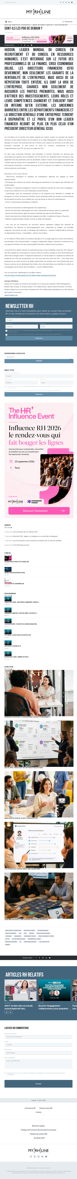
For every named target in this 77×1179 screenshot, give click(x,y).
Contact (38, 1112)
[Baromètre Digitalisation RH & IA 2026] (8, 569)
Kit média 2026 (39, 1138)
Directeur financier (11, 933)
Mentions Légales (38, 1126)
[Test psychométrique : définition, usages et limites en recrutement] (39, 845)
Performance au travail (34, 938)
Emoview (31, 933)
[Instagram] (66, 2)
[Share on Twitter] (21, 45)
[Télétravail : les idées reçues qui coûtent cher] (8, 631)
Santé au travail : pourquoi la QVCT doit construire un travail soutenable (24, 768)
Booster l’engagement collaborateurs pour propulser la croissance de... (54, 1007)
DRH (20, 933)
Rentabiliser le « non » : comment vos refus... (17, 657)
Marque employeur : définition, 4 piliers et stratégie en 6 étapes (21, 818)
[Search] (67, 22)
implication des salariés (43, 933)
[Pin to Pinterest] (25, 45)
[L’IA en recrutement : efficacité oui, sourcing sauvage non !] (8, 621)
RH (20, 941)
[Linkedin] (68, 2)
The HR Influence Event (21, 545)
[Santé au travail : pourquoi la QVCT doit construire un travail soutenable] (39, 744)
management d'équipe (30, 936)
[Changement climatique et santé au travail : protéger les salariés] (8, 610)
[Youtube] (71, 2)
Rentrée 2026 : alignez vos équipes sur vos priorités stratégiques (35, 536)
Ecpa (25, 933)
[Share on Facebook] (18, 45)
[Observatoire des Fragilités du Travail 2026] (8, 558)
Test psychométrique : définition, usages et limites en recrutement (22, 869)
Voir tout (8, 527)
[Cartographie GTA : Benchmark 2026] (8, 580)
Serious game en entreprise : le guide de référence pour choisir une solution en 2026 (26, 919)
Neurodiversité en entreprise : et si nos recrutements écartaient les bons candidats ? (27, 717)
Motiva (7, 938)
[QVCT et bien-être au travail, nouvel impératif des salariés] (20, 990)
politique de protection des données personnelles (38, 330)
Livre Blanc (8, 936)
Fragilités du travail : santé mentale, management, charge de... (22, 602)
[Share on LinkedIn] (28, 45)
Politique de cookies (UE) (38, 1134)
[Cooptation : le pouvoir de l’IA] (8, 642)
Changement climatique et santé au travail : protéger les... (21, 613)
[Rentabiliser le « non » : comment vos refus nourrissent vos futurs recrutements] (8, 653)
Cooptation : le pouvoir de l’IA (13, 646)
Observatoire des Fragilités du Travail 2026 (17, 562)
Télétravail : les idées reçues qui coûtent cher (18, 635)
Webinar (8, 944)
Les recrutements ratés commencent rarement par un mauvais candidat (37, 540)
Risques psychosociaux (30, 941)
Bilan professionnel (43, 930)
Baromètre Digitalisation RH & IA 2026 (15, 573)
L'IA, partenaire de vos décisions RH (25, 532)
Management (17, 936)
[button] (6, 1012)
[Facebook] (60, 2)
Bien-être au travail (29, 930)
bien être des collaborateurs (13, 930)
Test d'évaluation (44, 941)
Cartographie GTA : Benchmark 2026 (14, 584)
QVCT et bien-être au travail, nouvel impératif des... (19, 1007)
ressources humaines (11, 941)
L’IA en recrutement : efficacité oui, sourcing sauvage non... (21, 624)
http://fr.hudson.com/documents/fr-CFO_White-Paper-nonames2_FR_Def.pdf (30, 275)
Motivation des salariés (18, 938)
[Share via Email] (31, 45)
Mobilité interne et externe (46, 936)
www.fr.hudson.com (11, 295)
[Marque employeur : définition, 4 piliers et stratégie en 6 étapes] (39, 794)
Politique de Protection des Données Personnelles (38, 1130)
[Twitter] (63, 2)
